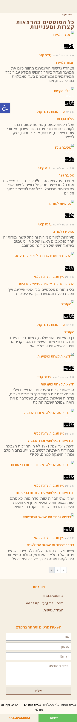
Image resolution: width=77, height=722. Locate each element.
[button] (5, 108)
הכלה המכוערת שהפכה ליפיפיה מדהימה (46, 283)
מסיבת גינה (66, 175)
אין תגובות (58, 111)
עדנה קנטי (45, 55)
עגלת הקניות (65, 118)
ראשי (71, 14)
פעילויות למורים (63, 231)
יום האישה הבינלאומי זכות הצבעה (51, 440)
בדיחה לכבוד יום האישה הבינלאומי (50, 544)
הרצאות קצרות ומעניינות (57, 384)
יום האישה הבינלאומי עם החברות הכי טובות (45, 492)
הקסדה (69, 331)
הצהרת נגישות (64, 62)
